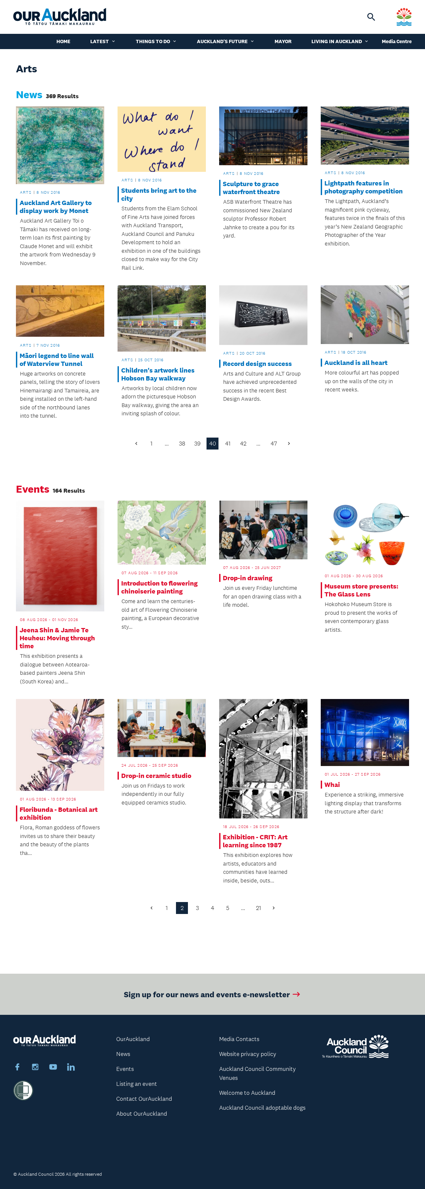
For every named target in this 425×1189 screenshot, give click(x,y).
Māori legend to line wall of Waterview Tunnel (57, 360)
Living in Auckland (336, 41)
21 (258, 908)
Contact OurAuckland (144, 1098)
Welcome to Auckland (247, 1092)
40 (212, 443)
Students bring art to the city (159, 194)
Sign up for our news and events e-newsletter (207, 994)
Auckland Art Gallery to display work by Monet (56, 207)
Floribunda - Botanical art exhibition (59, 813)
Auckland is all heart (355, 363)
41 (227, 443)
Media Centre (397, 41)
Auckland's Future (222, 41)
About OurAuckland (141, 1113)
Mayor (283, 41)
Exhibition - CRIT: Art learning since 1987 (255, 841)
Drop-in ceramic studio (156, 776)
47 (274, 443)
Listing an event (136, 1083)
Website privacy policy (247, 1054)
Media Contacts (239, 1039)
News (123, 1054)
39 (197, 443)
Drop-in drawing (247, 578)
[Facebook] (17, 1068)
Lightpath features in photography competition (363, 187)
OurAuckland (133, 1039)
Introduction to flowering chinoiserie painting (159, 587)
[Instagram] (35, 1068)
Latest (99, 41)
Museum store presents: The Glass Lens (361, 590)
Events (125, 1069)
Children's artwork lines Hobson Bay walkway (158, 374)
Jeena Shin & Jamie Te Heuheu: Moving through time (57, 638)
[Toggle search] (371, 17)
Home (63, 41)
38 (182, 443)
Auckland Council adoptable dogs (262, 1107)
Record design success (257, 364)
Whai (332, 785)
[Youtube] (53, 1068)
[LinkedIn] (71, 1068)
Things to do (153, 41)
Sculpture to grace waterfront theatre (251, 188)
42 (243, 443)
